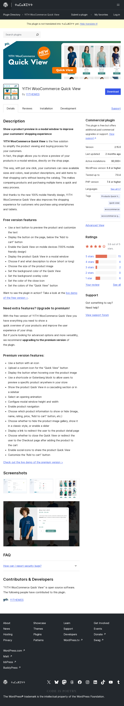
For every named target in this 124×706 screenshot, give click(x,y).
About (6, 623)
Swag (99, 640)
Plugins (37, 634)
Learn (67, 623)
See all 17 (116, 189)
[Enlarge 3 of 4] (75, 483)
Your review (92, 284)
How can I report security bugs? (22, 565)
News (6, 628)
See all (117, 284)
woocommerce (112, 209)
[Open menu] (119, 5)
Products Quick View (110, 196)
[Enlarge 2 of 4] (49, 483)
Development (68, 108)
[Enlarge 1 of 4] (22, 483)
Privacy (7, 640)
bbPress (9, 662)
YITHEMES (33, 94)
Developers (70, 634)
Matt (7, 656)
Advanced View (95, 225)
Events (98, 628)
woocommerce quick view (110, 216)
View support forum (97, 315)
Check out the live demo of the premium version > (33, 462)
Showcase (39, 623)
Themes (38, 628)
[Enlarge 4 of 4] (75, 505)
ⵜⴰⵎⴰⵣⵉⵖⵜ (18, 682)
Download (113, 91)
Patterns (38, 640)
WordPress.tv (73, 640)
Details (11, 108)
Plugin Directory (11, 14)
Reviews (27, 108)
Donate (100, 634)
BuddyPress (12, 667)
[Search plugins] (37, 34)
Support (116, 108)
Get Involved (101, 623)
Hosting (7, 634)
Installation (46, 108)
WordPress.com (14, 650)
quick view (114, 203)
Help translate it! (89, 23)
